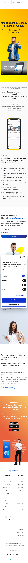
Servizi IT (8, 519)
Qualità (7, 503)
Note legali (20, 481)
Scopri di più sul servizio (8, 387)
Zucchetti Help (20, 532)
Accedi (20, 519)
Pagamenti (20, 529)
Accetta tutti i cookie (14, 299)
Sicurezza (7, 506)
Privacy (20, 478)
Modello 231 (20, 484)
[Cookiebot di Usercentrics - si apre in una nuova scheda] (20, 257)
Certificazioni (20, 487)
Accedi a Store (19, 2)
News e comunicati (7, 487)
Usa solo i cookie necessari (14, 304)
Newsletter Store (20, 535)
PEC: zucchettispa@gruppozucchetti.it (13, 543)
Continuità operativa (7, 509)
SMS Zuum (7, 526)
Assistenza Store (20, 526)
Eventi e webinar (7, 481)
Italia (14, 560)
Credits (20, 490)
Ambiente (20, 506)
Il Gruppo (8, 478)
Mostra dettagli (20, 295)
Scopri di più (14, 236)
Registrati (20, 523)
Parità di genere (20, 503)
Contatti (7, 490)
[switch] (24, 280)
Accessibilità (20, 509)
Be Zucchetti (7, 484)
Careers (7, 493)
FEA (7, 523)
